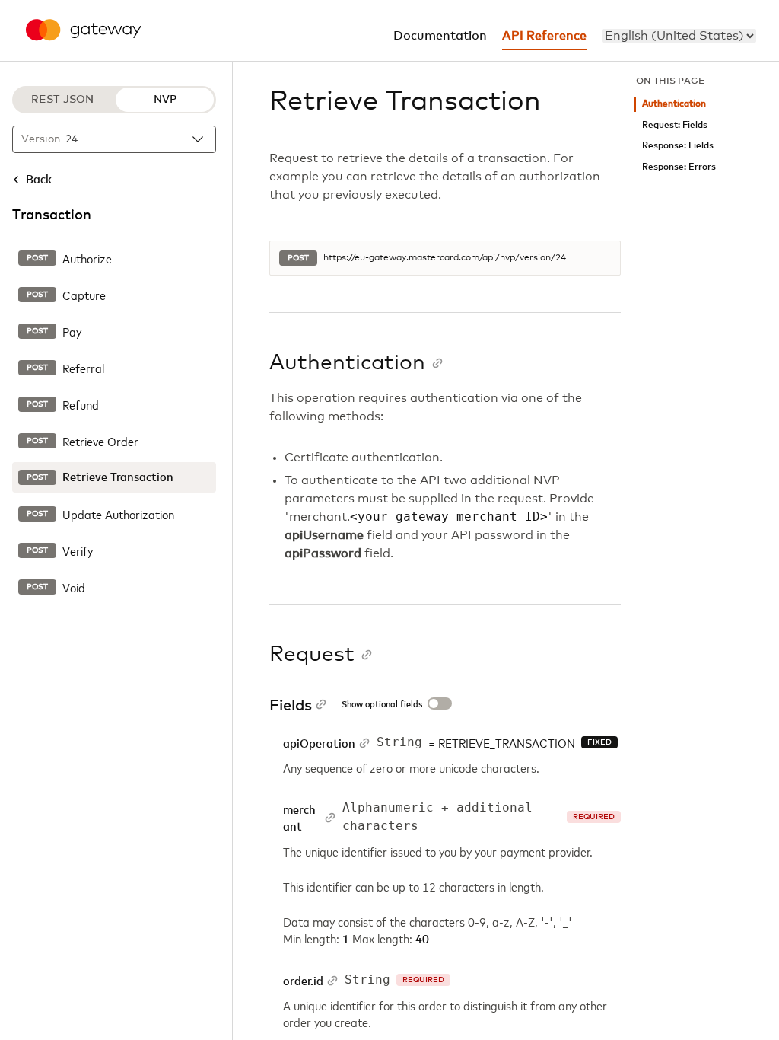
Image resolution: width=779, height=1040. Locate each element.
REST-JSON (62, 99)
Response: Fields (678, 146)
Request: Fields (674, 125)
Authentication (674, 104)
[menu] (679, 36)
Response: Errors (679, 167)
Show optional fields (382, 705)
